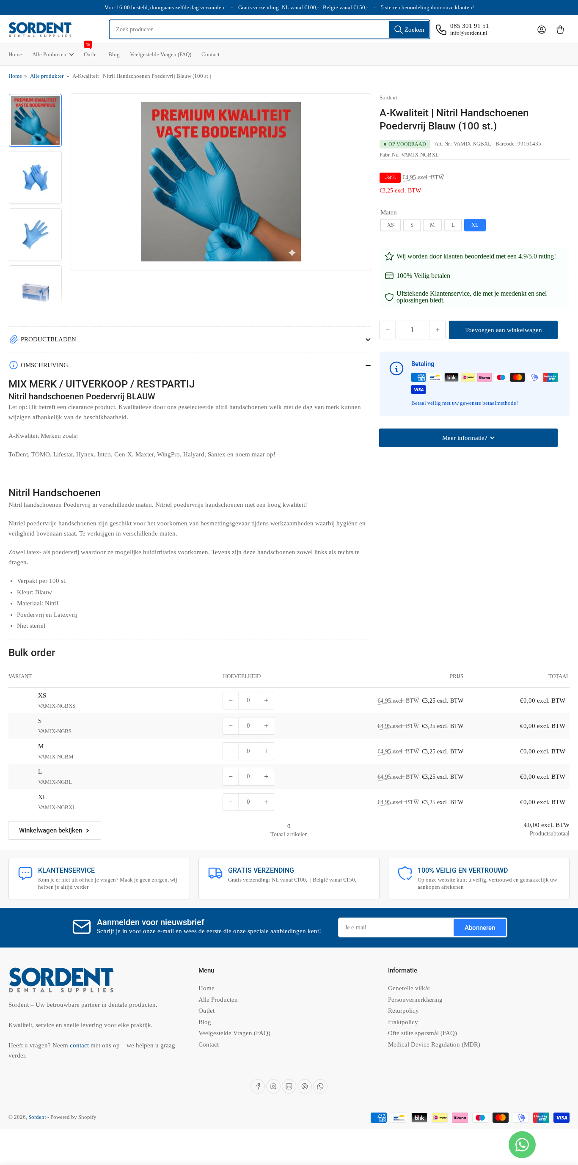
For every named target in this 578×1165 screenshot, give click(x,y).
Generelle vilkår (409, 988)
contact (80, 1045)
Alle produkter (46, 76)
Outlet (91, 51)
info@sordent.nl (468, 33)
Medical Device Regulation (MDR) (434, 1044)
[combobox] (269, 29)
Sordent (388, 97)
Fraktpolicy (403, 1022)
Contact (210, 54)
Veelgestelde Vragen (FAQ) (160, 54)
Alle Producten (49, 54)
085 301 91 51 (469, 25)
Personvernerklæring (415, 999)
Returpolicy (403, 1010)
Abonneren (480, 927)
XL (475, 225)
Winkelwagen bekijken (50, 830)
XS (390, 225)
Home (15, 54)
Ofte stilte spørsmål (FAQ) (422, 1033)
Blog (114, 54)
